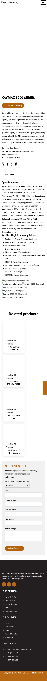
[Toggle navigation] (43, 2)
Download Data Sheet (10, 148)
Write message (10, 529)
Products (33, 151)
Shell (7, 608)
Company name (10, 500)
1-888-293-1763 (12, 656)
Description (9, 174)
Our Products (9, 627)
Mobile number (10, 510)
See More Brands (11, 611)
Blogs (7, 630)
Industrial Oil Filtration (20, 151)
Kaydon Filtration (13, 158)
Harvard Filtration (11, 597)
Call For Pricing (14, 105)
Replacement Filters (9, 155)
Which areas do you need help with (17, 481)
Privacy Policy (10, 637)
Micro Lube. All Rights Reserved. (30, 673)
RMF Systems (10, 600)
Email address (10, 519)
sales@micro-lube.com (15, 653)
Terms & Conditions (12, 634)
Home (7, 623)
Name (7, 491)
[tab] (9, 174)
